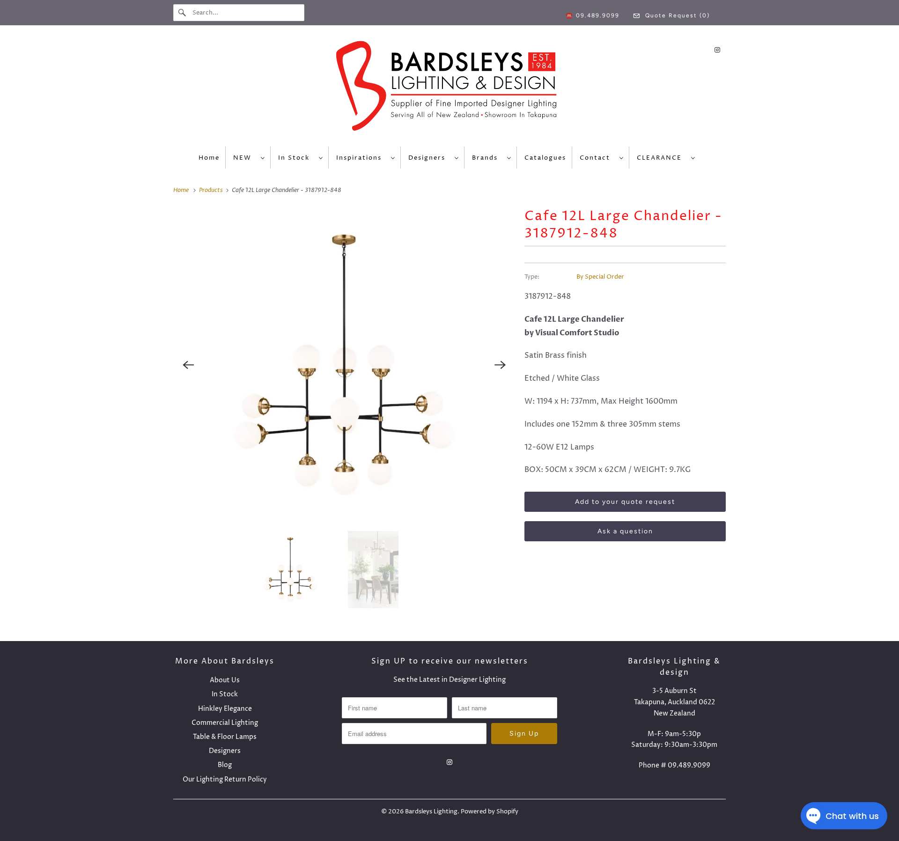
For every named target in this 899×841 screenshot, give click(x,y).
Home (209, 158)
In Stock (296, 158)
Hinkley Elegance (225, 708)
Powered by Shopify (489, 811)
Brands (487, 158)
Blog (225, 764)
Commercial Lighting (225, 722)
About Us (225, 680)
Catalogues (545, 158)
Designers (429, 158)
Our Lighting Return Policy (225, 779)
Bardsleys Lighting (431, 811)
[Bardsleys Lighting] (449, 88)
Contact (597, 158)
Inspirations (361, 158)
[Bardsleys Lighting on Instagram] (717, 49)
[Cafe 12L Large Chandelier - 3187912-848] (344, 365)
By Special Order (600, 277)
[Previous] (188, 364)
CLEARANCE (661, 158)
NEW (244, 158)
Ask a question (625, 531)
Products (211, 190)
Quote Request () (676, 15)
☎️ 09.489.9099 (592, 15)
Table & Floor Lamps (225, 736)
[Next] (500, 364)
